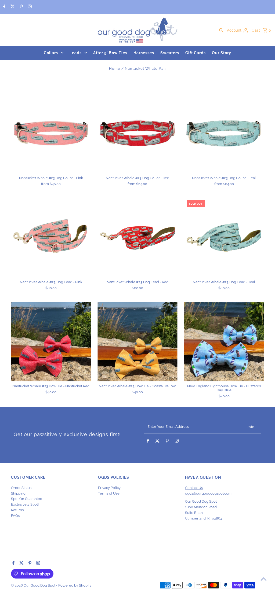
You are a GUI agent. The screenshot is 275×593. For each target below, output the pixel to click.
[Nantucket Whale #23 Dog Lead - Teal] (224, 237)
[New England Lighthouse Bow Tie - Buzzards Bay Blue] (224, 341)
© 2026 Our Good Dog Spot (33, 585)
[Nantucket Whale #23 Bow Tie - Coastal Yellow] (137, 341)
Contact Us (194, 488)
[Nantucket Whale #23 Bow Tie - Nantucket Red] (51, 341)
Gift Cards (195, 53)
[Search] (221, 30)
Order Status (21, 488)
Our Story (221, 53)
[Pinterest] (21, 7)
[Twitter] (12, 7)
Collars (51, 53)
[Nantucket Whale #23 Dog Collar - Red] (137, 133)
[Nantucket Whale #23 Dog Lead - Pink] (51, 237)
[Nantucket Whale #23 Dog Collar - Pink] (51, 133)
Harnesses (143, 53)
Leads (76, 53)
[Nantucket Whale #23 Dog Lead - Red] (137, 237)
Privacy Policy (109, 488)
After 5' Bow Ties (110, 53)
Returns (17, 510)
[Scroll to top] (264, 579)
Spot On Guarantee (26, 499)
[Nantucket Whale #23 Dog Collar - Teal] (224, 133)
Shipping (18, 493)
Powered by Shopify (74, 585)
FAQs (15, 516)
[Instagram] (29, 7)
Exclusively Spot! (25, 504)
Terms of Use (109, 493)
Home (114, 69)
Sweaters (169, 53)
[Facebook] (3, 7)
